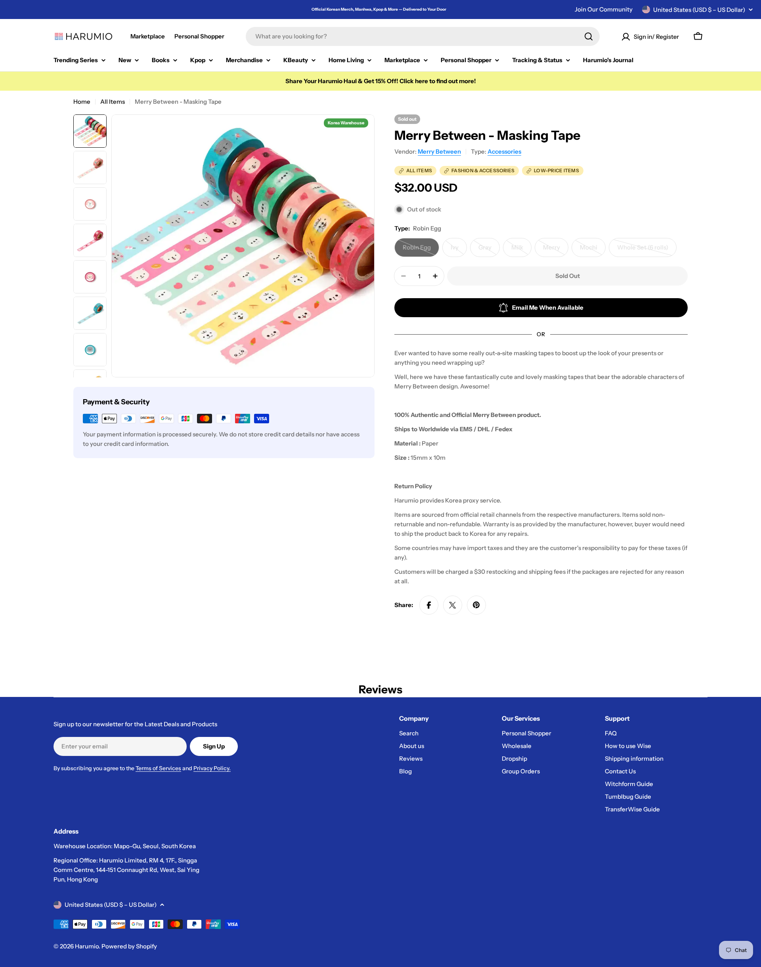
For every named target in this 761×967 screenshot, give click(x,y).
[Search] (588, 36)
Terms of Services (158, 768)
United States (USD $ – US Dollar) (699, 9)
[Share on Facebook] (428, 605)
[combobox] (423, 36)
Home (81, 101)
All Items (112, 101)
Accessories (504, 151)
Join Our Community (604, 9)
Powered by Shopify (129, 946)
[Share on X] (452, 605)
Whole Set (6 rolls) (645, 250)
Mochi (593, 250)
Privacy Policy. (212, 768)
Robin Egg (421, 250)
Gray (489, 250)
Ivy (459, 250)
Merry (555, 250)
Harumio (87, 946)
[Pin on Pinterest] (476, 605)
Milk (521, 250)
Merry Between (439, 151)
